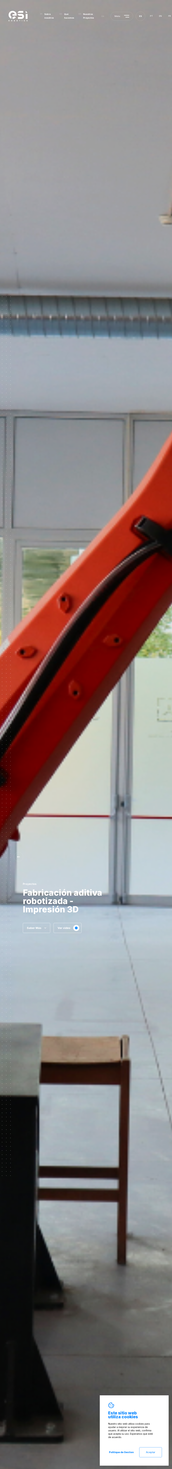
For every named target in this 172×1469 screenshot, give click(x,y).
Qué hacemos (69, 16)
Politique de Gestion (121, 1452)
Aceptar (150, 1452)
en (160, 16)
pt (151, 16)
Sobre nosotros (49, 16)
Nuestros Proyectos (88, 16)
